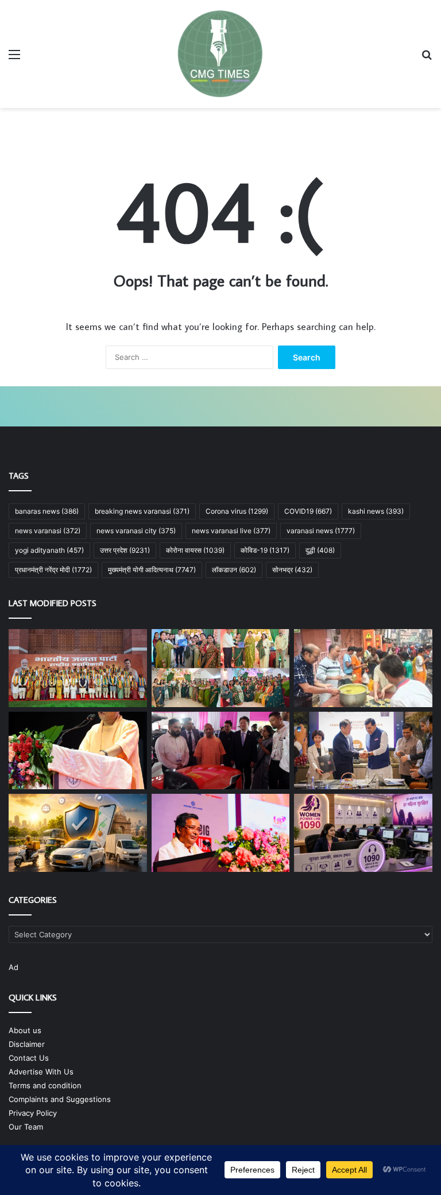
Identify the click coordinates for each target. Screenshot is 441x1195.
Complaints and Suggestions (60, 1099)
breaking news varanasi (142, 511)
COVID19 (308, 511)
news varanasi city (136, 530)
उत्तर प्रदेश (125, 550)
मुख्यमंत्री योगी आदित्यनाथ (152, 569)
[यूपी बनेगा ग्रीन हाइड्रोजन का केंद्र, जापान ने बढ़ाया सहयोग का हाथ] (363, 751)
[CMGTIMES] (220, 54)
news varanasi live (231, 530)
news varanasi (47, 530)
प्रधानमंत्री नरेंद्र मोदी (53, 569)
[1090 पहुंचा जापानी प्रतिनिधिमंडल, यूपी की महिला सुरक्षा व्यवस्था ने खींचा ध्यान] (363, 833)
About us (25, 1030)
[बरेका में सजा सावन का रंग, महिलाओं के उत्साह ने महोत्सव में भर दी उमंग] (221, 668)
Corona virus (237, 511)
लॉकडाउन (234, 569)
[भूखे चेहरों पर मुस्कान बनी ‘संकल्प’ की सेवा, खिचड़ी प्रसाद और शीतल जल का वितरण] (363, 668)
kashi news (376, 511)
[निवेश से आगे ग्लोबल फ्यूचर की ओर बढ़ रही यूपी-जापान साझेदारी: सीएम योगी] (78, 751)
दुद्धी (320, 550)
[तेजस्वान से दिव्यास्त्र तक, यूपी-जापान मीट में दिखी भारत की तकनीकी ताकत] (221, 751)
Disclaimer (27, 1044)
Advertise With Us (41, 1071)
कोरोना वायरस (195, 550)
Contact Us (29, 1057)
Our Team (26, 1126)
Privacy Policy (33, 1113)
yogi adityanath (49, 550)
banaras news (47, 511)
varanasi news (321, 530)
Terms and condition (45, 1085)
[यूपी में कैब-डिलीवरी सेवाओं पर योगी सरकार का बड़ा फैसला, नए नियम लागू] (78, 833)
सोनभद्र (292, 569)
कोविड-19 (265, 550)
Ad (13, 967)
